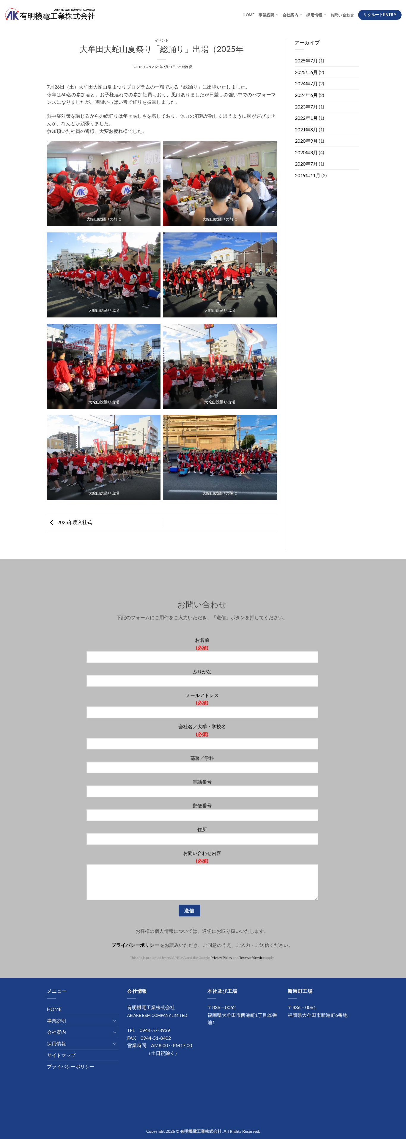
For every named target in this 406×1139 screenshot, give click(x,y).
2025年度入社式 (74, 522)
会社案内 (290, 14)
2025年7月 (306, 60)
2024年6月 (306, 95)
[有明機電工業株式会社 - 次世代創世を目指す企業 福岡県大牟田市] (50, 14)
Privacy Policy (221, 957)
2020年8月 (306, 152)
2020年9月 (306, 141)
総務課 (187, 67)
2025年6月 (306, 72)
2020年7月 (306, 163)
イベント (162, 40)
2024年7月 (306, 83)
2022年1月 (306, 118)
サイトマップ (61, 1055)
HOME (248, 14)
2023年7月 (306, 106)
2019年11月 (307, 175)
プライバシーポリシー (135, 944)
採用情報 (314, 14)
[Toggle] (114, 1020)
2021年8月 (306, 129)
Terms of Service (252, 957)
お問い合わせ (342, 14)
